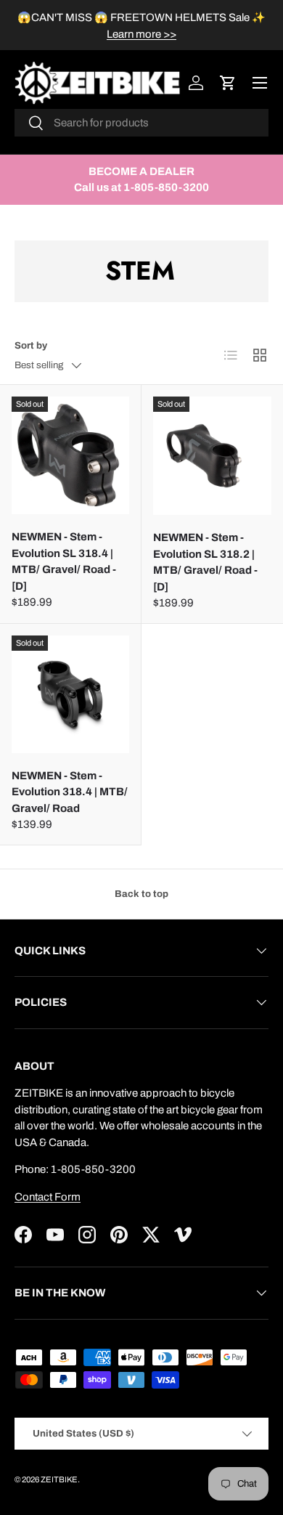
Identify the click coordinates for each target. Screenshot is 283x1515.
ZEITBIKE (59, 1479)
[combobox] (141, 123)
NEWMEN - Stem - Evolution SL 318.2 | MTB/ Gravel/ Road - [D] (205, 562)
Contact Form (48, 1197)
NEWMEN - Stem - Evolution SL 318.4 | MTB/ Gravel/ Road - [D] (64, 561)
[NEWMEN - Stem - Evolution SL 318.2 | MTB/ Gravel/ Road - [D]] (212, 456)
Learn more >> (141, 34)
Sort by (31, 345)
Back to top (141, 893)
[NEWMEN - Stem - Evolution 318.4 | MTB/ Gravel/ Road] (70, 694)
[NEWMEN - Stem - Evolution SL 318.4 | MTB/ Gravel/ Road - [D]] (70, 455)
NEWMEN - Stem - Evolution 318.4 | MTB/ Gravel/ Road (70, 792)
